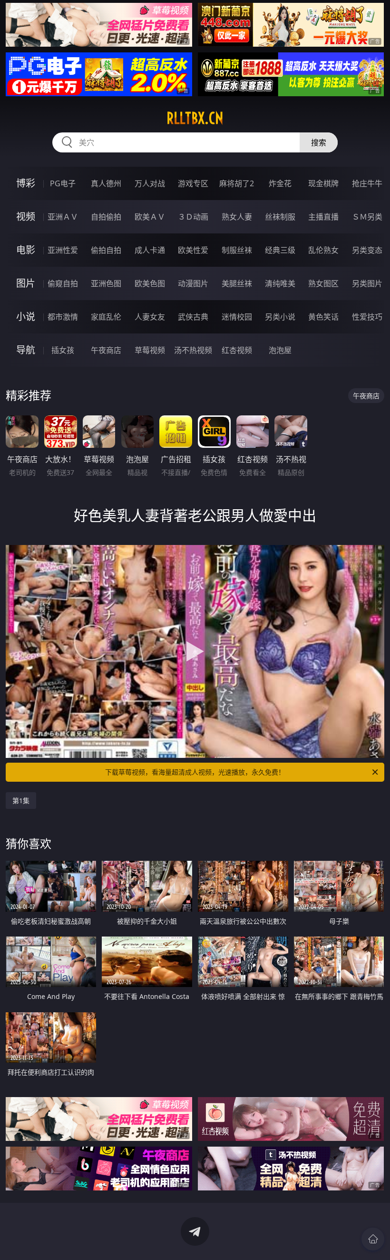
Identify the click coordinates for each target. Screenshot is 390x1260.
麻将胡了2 (236, 183)
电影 (25, 249)
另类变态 (367, 250)
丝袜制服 (280, 217)
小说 (25, 316)
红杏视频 (237, 350)
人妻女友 (150, 317)
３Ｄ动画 (193, 217)
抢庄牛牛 (367, 183)
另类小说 (280, 317)
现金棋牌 (323, 183)
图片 (25, 283)
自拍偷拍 (106, 217)
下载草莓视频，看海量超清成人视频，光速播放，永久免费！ (195, 771)
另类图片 (367, 283)
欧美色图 (150, 283)
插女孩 (62, 350)
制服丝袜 (237, 250)
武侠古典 (193, 317)
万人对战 (150, 183)
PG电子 (63, 183)
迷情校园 (237, 317)
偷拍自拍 (106, 250)
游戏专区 (193, 183)
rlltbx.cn (195, 118)
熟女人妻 (237, 217)
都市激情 (63, 317)
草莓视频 (150, 350)
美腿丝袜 (237, 283)
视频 (25, 216)
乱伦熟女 (323, 250)
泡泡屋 (280, 350)
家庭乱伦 (106, 317)
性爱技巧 (367, 317)
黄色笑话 (323, 317)
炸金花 (280, 183)
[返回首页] (372, 1239)
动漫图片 (193, 283)
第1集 (20, 800)
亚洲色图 (106, 283)
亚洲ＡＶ (63, 217)
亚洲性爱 (63, 250)
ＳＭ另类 (367, 217)
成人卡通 (150, 250)
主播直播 (323, 217)
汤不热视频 (193, 350)
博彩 (25, 183)
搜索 (318, 142)
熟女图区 (323, 283)
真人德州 (106, 183)
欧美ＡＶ (150, 217)
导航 (25, 349)
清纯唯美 (280, 283)
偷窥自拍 (63, 283)
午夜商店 (106, 350)
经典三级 (280, 250)
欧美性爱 (193, 250)
